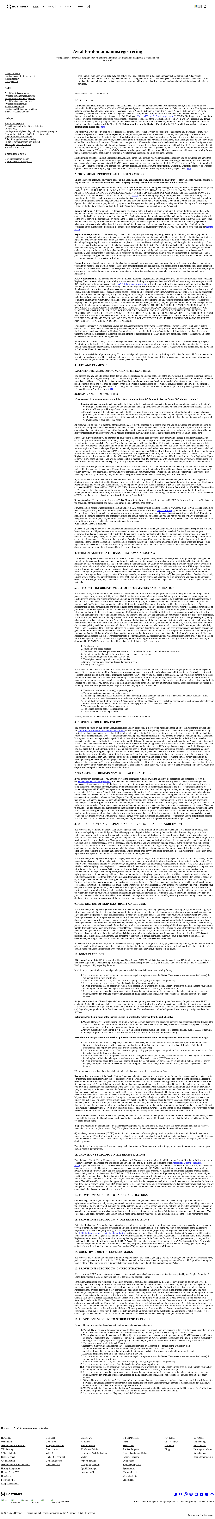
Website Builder (88, 1445)
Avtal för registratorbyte (16, 103)
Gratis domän (52, 1449)
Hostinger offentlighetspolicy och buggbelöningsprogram (31, 131)
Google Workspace (10, 1483)
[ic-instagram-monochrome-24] (186, 1494)
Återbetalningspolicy (14, 123)
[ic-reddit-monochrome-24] (201, 1494)
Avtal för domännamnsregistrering (20, 98)
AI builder (85, 1441)
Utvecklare (64, 6)
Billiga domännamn (55, 1445)
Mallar (84, 1457)
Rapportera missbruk (203, 1457)
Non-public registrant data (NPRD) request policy (28, 134)
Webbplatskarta (130, 1476)
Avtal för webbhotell (14, 106)
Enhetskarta (128, 1480)
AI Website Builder (89, 1449)
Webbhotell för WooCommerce (15, 1464)
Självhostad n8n (8, 1453)
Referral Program (131, 1457)
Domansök (51, 1441)
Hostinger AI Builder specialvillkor (21, 109)
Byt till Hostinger (89, 1468)
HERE (135, 195)
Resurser (82, 6)
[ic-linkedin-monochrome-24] (175, 1494)
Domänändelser (53, 1464)
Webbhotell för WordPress (13, 1445)
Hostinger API (87, 1472)
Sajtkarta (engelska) (132, 1464)
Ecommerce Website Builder (94, 1453)
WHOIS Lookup (164, 510)
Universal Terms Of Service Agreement (155, 116)
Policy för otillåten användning (19, 136)
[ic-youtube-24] (196, 1494)
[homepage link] (18, 6)
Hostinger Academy (203, 1449)
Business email (8, 1457)
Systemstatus (129, 1468)
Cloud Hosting (8, 1460)
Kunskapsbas (200, 1445)
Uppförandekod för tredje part (18, 161)
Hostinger (5, 1428)
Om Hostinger (171, 1441)
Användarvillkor (12, 73)
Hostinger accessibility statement (20, 76)
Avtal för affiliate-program (17, 93)
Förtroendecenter (130, 1472)
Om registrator (11, 81)
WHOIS (50, 1453)
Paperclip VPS (8, 1480)
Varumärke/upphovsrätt (15, 147)
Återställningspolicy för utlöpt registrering (24, 126)
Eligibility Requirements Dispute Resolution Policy (101, 1233)
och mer (65, 1501)
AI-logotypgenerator (90, 1464)
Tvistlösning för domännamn (18, 144)
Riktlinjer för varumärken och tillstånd (22, 142)
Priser (35, 6)
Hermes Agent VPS (10, 1472)
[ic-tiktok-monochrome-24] (207, 1494)
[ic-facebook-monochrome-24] (180, 1494)
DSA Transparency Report (17, 159)
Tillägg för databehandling (17, 111)
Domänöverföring (54, 1460)
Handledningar (200, 1441)
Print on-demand (88, 1460)
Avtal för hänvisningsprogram (18, 101)
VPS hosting (7, 1449)
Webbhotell (6, 1441)
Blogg (167, 1449)
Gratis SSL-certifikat (55, 1457)
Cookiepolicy (11, 128)
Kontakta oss (199, 1453)
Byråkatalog (128, 1460)
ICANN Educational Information (131, 284)
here (103, 127)
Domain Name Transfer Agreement (94, 781)
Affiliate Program (131, 1449)
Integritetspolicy (12, 79)
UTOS (111, 389)
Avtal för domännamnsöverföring (20, 96)
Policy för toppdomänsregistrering (20, 139)
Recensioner (128, 1445)
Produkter (47, 6)
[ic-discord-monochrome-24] (212, 1494)
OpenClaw (6, 1476)
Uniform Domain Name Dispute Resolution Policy (101, 730)
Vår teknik (169, 1445)
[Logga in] (205, 6)
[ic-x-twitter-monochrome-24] (191, 1494)
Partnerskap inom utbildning (136, 1453)
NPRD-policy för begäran (146, 1501)
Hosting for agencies (10, 1468)
